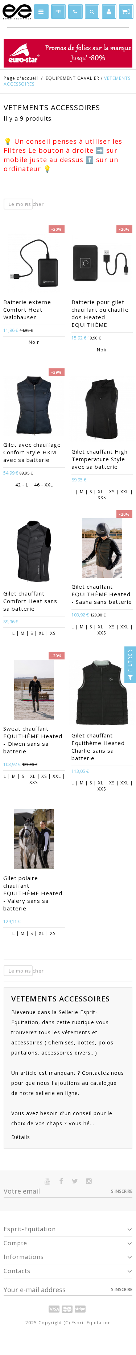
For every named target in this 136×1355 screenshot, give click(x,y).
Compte (15, 1243)
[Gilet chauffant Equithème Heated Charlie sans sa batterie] (102, 694)
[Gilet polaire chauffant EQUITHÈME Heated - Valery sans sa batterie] (34, 840)
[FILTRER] (130, 677)
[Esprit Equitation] (17, 12)
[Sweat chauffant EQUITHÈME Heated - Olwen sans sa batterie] (34, 690)
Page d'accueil (21, 78)
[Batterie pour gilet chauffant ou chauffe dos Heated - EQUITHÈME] (102, 264)
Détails (20, 1137)
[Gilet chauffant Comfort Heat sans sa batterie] (34, 552)
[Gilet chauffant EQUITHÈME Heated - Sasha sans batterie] (102, 549)
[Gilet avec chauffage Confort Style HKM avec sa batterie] (34, 407)
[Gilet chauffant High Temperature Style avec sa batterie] (102, 410)
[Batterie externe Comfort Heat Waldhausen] (34, 264)
